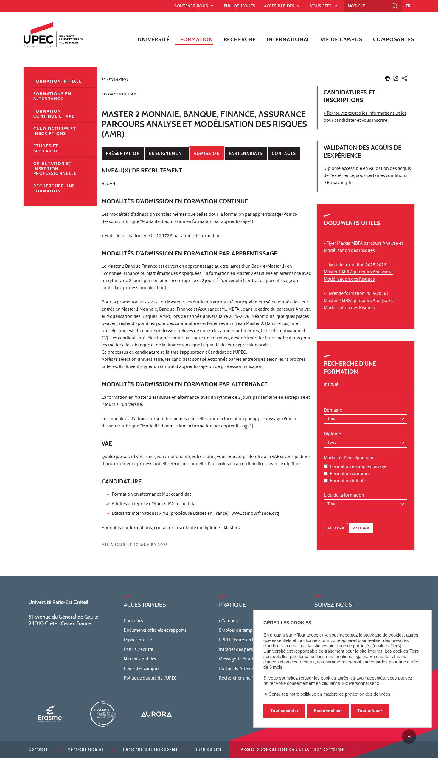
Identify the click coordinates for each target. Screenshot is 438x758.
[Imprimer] (387, 80)
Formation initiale (348, 481)
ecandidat (181, 494)
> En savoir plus (339, 183)
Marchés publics (140, 659)
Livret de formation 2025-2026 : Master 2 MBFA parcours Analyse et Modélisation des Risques (358, 301)
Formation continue (350, 474)
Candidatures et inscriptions (54, 131)
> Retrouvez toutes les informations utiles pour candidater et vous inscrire (365, 117)
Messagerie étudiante (240, 659)
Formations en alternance (52, 96)
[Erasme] (50, 714)
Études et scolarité (46, 148)
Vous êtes (321, 6)
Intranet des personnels (243, 650)
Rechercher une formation (54, 188)
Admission (207, 153)
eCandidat (215, 352)
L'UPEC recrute (138, 650)
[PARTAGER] (404, 80)
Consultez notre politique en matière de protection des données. (330, 694)
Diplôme (332, 434)
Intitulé (331, 385)
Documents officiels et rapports (155, 630)
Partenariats (246, 153)
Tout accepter (284, 710)
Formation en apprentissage (358, 467)
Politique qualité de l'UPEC (150, 678)
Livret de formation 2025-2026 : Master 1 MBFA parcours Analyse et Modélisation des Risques (358, 272)
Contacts (284, 153)
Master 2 (232, 528)
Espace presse (138, 640)
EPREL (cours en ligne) (241, 640)
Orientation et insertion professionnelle (55, 168)
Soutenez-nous (191, 6)
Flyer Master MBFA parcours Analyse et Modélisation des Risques (363, 247)
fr (408, 6)
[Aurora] (156, 714)
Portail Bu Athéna (236, 669)
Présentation (123, 153)
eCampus (228, 621)
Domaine (333, 410)
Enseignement (166, 153)
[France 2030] (103, 714)
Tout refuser (369, 710)
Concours (133, 621)
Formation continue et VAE (53, 113)
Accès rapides (280, 6)
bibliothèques (239, 6)
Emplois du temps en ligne (245, 630)
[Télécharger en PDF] (396, 79)
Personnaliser (328, 710)
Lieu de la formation (344, 495)
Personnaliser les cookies (150, 750)
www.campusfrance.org (255, 513)
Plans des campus (141, 669)
